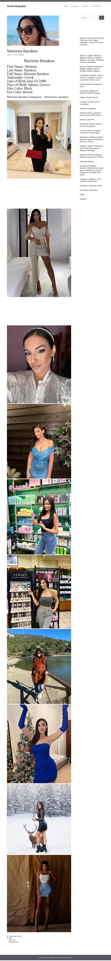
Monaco (91, 142)
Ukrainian (83, 186)
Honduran (83, 109)
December (83, 45)
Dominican (98, 84)
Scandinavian (85, 166)
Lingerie (97, 131)
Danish (82, 84)
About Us (85, 6)
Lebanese (89, 131)
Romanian (83, 161)
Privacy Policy (96, 6)
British (89, 71)
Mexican (91, 139)
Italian (98, 115)
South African (93, 168)
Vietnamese (93, 190)
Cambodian (84, 75)
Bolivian (89, 69)
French (95, 97)
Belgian (82, 69)
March (96, 38)
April (102, 38)
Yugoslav (83, 199)
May (82, 40)
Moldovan (98, 139)
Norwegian (91, 150)
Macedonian (84, 137)
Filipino (82, 97)
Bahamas (83, 67)
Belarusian (98, 67)
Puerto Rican (98, 157)
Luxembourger (94, 133)
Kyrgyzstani (91, 126)
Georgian (83, 102)
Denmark (89, 84)
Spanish (89, 170)
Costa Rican (84, 80)
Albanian (97, 56)
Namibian (83, 146)
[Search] (101, 18)
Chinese (83, 78)
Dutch (82, 86)
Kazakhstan (84, 124)
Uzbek (99, 186)
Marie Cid (12, 940)
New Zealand (84, 148)
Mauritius (83, 139)
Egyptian (92, 91)
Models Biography (16, 6)
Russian (91, 161)
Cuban (91, 80)
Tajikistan (92, 179)
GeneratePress (67, 957)
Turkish (83, 181)
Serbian (93, 166)
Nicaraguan (94, 148)
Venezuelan (84, 190)
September (83, 43)
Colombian (90, 78)
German (91, 102)
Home (66, 6)
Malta (100, 137)
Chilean (100, 75)
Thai (98, 179)
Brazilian (83, 71)
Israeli (92, 115)
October (92, 43)
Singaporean (84, 172)
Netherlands (98, 146)
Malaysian (93, 137)
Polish (82, 157)
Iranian (82, 115)
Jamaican (83, 120)
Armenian (91, 60)
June (14, 936)
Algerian (83, 58)
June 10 (19, 936)
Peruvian (91, 155)
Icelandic (83, 113)
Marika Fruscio (13, 942)
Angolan (98, 58)
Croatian (98, 78)
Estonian (97, 93)
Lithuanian (84, 133)
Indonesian (97, 113)
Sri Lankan (97, 170)
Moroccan (83, 142)
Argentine (83, 60)
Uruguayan (92, 186)
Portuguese (89, 157)
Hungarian (92, 109)
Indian (89, 113)
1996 (10, 938)
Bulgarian (96, 71)
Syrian (82, 175)
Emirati (90, 93)
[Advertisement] (39, 193)
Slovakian (83, 168)
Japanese (90, 120)
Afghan (90, 56)
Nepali (90, 146)
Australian (100, 60)
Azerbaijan (92, 62)
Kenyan (92, 124)
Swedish (93, 172)
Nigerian (83, 150)
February (90, 38)
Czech (97, 80)
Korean (98, 124)
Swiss (99, 172)
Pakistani (83, 155)
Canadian (92, 75)
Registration (75, 6)
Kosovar (83, 126)
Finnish (89, 97)
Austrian (83, 62)
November (99, 43)
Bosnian (96, 69)
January (83, 38)
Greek (11, 936)
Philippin (98, 155)
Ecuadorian (84, 91)
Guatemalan (84, 104)
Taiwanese (83, 179)
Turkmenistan (92, 181)
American (83, 56)
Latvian (82, 131)
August (95, 40)
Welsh (82, 195)
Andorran (90, 58)
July (90, 40)
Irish (87, 115)
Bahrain (90, 67)
